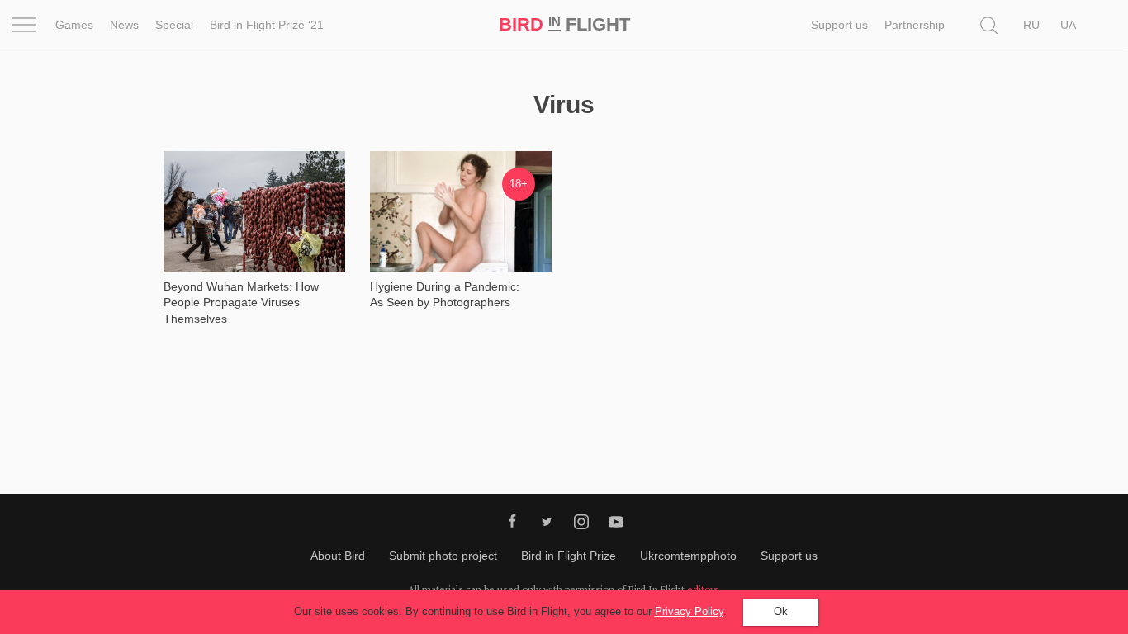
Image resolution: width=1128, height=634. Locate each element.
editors (702, 589)
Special (174, 24)
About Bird (337, 555)
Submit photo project (443, 555)
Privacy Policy (689, 611)
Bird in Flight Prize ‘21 (267, 24)
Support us (839, 24)
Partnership (914, 24)
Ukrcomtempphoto (688, 555)
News (124, 24)
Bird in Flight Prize (568, 555)
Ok (781, 611)
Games (74, 24)
